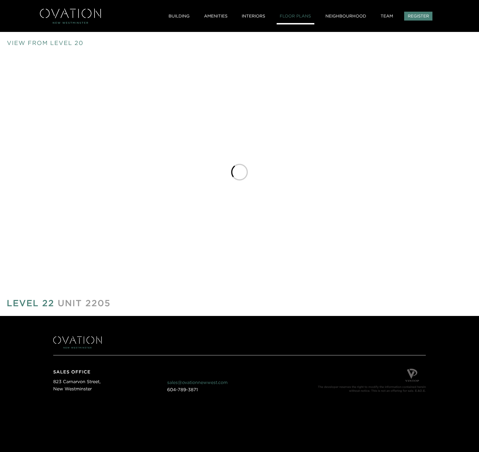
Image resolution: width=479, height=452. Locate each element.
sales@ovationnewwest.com (197, 382)
